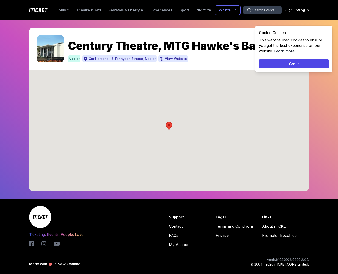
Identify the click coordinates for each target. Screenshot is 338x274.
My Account (180, 244)
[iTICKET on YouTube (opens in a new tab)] (57, 243)
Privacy (222, 235)
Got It (294, 64)
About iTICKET (275, 226)
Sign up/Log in (297, 10)
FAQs (173, 235)
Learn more (284, 51)
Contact (176, 226)
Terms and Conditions (235, 226)
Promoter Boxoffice (279, 235)
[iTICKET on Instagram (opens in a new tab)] (43, 243)
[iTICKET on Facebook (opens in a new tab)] (31, 243)
